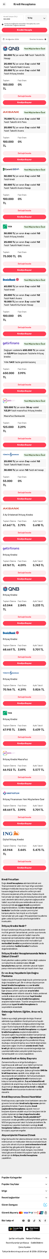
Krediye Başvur (24, 102)
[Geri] (4, 4)
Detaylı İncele (24, 96)
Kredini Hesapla (24, 30)
